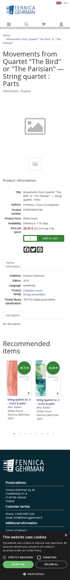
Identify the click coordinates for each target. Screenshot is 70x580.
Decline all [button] (51, 564)
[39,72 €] (19, 395)
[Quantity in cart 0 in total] (43, 25)
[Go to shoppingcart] (43, 24)
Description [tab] (13, 315)
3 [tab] (25, 434)
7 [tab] (47, 434)
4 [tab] (31, 434)
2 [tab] (19, 434)
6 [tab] (42, 434)
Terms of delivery (16, 530)
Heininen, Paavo (33, 204)
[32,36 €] (48, 395)
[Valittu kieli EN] (59, 3)
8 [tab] (53, 434)
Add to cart (50, 238)
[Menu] (8, 24)
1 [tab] (14, 434)
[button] (35, 574)
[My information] (61, 24)
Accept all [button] (18, 564)
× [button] (65, 535)
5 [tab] (36, 434)
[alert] (35, 555)
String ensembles (34, 294)
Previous (2, 395)
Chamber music (33, 290)
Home (6, 35)
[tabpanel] (19, 391)
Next (65, 395)
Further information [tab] (13, 264)
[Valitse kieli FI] (66, 3)
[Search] (26, 24)
